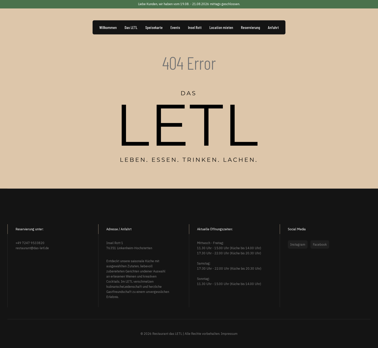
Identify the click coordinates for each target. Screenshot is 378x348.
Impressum (229, 334)
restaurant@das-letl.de (32, 248)
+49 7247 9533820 (30, 243)
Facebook (320, 244)
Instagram (297, 244)
